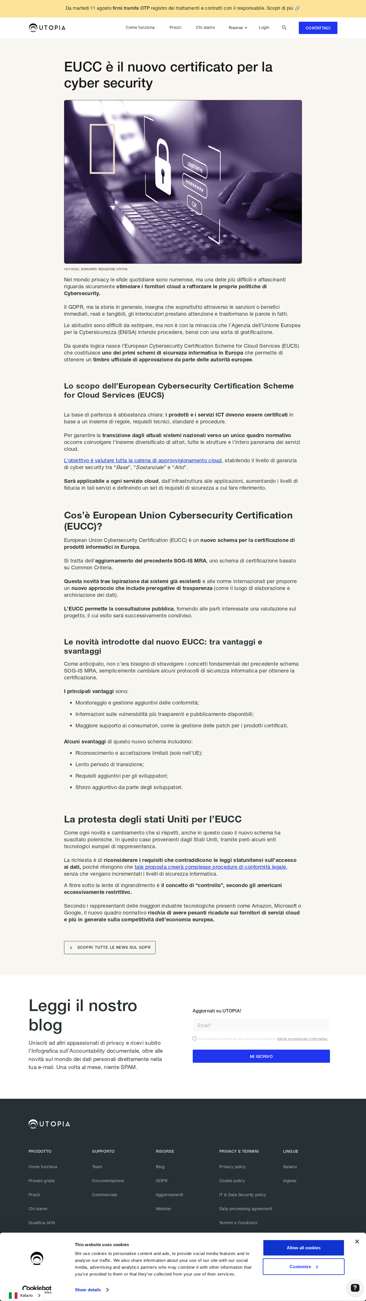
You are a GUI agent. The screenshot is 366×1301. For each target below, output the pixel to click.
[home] (47, 27)
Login (264, 27)
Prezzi (175, 27)
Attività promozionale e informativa (302, 1038)
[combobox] (25, 1295)
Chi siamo (205, 27)
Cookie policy (232, 1180)
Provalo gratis (42, 1180)
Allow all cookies (304, 1247)
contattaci (318, 28)
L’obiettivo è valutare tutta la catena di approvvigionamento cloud (143, 460)
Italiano (290, 1166)
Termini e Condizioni (238, 1222)
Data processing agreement (245, 1208)
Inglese (290, 1180)
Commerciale (104, 1194)
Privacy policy (232, 1166)
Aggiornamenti (169, 1194)
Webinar (163, 1208)
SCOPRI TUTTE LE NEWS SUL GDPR (110, 948)
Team (97, 1166)
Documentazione (108, 1180)
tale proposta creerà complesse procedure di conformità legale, (211, 867)
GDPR (162, 1180)
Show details (88, 1289)
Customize (300, 1266)
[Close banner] (357, 1242)
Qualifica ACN (42, 1222)
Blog (160, 1166)
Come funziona (140, 27)
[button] (239, 28)
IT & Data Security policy (242, 1194)
